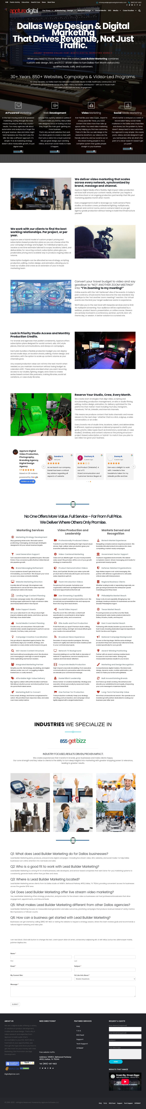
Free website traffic (47, 1052)
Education (25, 2)
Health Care (35, 2)
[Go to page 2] (90, 481)
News (44, 2)
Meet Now (51, 2)
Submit (15, 1004)
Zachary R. (88, 456)
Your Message (115, 1048)
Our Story (46, 10)
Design (70, 10)
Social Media (100, 10)
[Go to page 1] (88, 481)
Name (13, 953)
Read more (18, 152)
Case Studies (128, 10)
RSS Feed (80, 1035)
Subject (77, 966)
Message (14, 984)
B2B (6, 2)
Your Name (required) (118, 1025)
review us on (26, 481)
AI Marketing (60, 10)
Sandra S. (57, 456)
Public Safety (15, 2)
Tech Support (82, 1044)
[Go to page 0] (86, 481)
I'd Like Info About (82, 975)
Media (115, 10)
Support (79, 1039)
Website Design (84, 10)
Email (13, 966)
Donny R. (117, 456)
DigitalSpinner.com (12, 1074)
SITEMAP (79, 1048)
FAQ (78, 1026)
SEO (109, 10)
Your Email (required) (117, 1033)
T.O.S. (78, 1031)
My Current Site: (16, 975)
